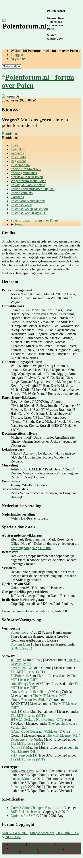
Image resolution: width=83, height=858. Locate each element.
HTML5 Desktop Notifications (32, 719)
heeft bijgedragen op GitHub (31, 548)
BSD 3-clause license (26, 812)
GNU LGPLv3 (21, 648)
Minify (15, 747)
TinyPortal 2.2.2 (67, 833)
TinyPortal (18, 844)
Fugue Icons (19, 632)
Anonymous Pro (22, 771)
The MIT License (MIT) (28, 672)
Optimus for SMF (23, 816)
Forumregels (45, 844)
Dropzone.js (19, 739)
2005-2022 (13, 837)
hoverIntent (19, 668)
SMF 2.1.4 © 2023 (15, 833)
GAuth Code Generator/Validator (34, 731)
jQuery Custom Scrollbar (28, 692)
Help (31, 844)
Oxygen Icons (20, 644)
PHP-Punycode (21, 755)
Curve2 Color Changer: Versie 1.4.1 (36, 808)
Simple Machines (42, 833)
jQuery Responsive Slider (28, 699)
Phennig (16, 787)
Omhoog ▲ (65, 844)
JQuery (16, 660)
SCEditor (17, 676)
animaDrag (18, 684)
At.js (14, 711)
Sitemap (45, 852)
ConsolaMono (21, 779)
